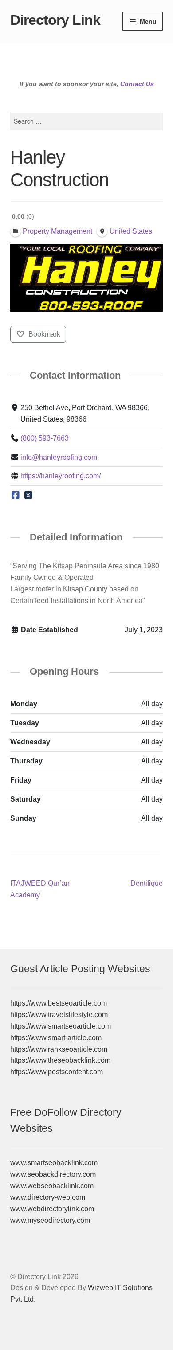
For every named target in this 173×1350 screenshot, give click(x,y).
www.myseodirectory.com (50, 1220)
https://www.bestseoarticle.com (58, 1003)
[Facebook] (15, 495)
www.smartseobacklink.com (54, 1162)
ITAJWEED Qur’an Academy (40, 889)
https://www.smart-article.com (56, 1037)
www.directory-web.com (47, 1197)
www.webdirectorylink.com (52, 1209)
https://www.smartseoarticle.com (60, 1026)
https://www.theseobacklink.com (60, 1060)
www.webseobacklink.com (52, 1186)
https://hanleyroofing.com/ (60, 476)
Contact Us (137, 83)
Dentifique (146, 884)
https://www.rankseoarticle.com (58, 1049)
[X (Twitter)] (28, 495)
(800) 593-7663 (44, 438)
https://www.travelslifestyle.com (59, 1014)
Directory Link (55, 20)
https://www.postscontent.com (56, 1072)
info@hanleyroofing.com (58, 457)
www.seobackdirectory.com (53, 1174)
